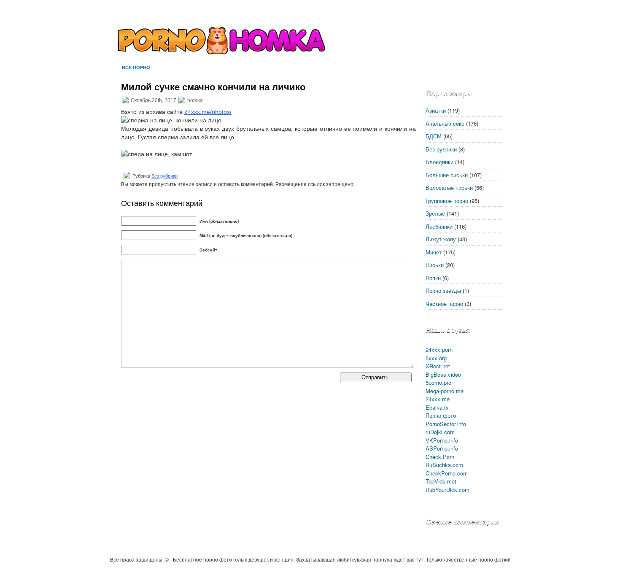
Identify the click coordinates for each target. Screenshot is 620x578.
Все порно (136, 67)
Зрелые (435, 213)
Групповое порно (447, 201)
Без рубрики (164, 175)
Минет (434, 252)
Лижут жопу (441, 239)
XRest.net (438, 366)
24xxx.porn (439, 350)
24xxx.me (438, 399)
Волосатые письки (449, 188)
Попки (433, 278)
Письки (435, 265)
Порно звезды (443, 290)
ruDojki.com (440, 432)
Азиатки (436, 110)
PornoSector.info (446, 424)
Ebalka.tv (437, 407)
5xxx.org (436, 358)
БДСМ (434, 136)
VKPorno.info (442, 440)
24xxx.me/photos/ (208, 111)
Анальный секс (445, 123)
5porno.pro (438, 382)
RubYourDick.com (447, 490)
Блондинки (439, 162)
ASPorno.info (442, 448)
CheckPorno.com (447, 473)
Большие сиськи (447, 175)
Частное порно (444, 304)
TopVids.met (441, 481)
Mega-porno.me (445, 391)
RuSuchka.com (444, 465)
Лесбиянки (439, 226)
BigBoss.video (443, 374)
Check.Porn (440, 457)
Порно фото (441, 415)
